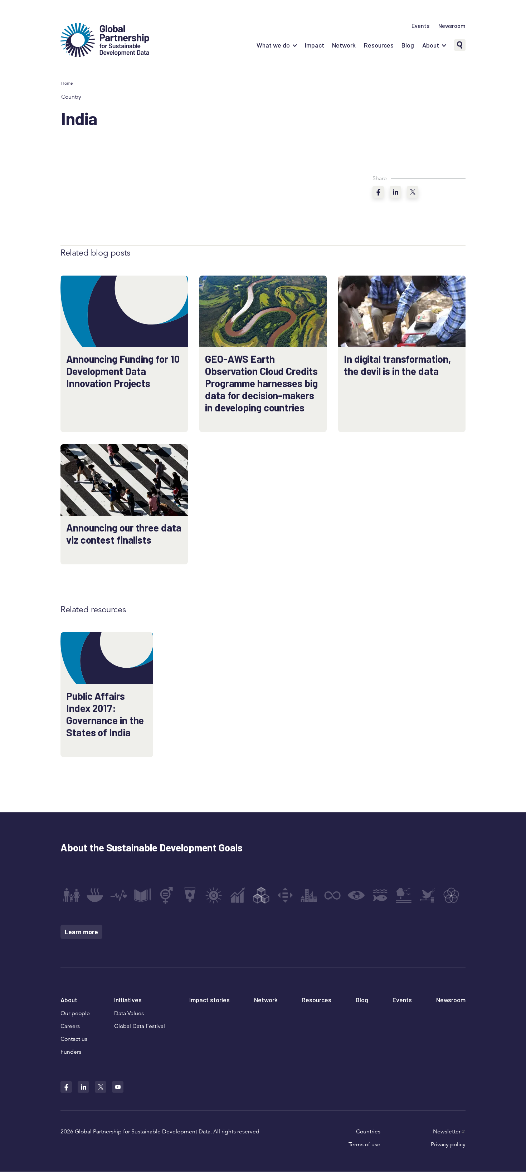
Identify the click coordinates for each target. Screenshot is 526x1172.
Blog (407, 45)
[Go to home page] (104, 41)
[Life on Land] (403, 895)
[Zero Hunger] (95, 895)
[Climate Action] (356, 895)
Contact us (73, 1039)
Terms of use (364, 1144)
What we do (273, 45)
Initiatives (128, 1000)
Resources (379, 45)
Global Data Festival (139, 1026)
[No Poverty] (71, 895)
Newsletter (447, 1131)
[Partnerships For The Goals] (451, 895)
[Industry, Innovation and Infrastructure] (261, 895)
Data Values (129, 1013)
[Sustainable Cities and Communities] (309, 895)
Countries (368, 1131)
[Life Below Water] (380, 895)
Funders (70, 1051)
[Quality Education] (142, 895)
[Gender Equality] (166, 895)
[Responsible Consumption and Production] (332, 895)
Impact (314, 45)
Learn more (81, 932)
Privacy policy (448, 1144)
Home (67, 83)
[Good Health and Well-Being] (119, 895)
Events (420, 26)
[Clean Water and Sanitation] (190, 895)
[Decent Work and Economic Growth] (237, 895)
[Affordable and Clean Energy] (213, 895)
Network (344, 45)
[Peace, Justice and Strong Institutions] (427, 895)
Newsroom (452, 26)
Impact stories (209, 1000)
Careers (70, 1026)
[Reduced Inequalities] (285, 895)
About (430, 45)
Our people (75, 1013)
